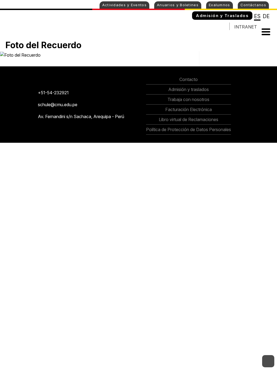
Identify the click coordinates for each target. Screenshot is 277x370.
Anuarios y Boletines (178, 5)
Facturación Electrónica (188, 109)
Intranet (245, 27)
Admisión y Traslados (222, 15)
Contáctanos (253, 5)
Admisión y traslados (188, 89)
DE (266, 16)
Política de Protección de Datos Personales (188, 129)
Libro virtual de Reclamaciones (188, 119)
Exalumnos (219, 5)
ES (257, 16)
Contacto (188, 79)
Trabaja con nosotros (188, 99)
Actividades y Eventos (124, 5)
